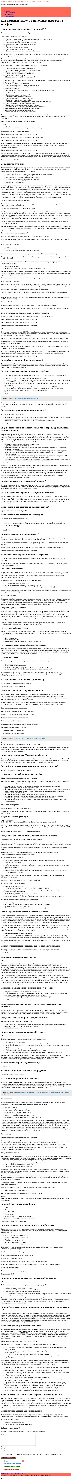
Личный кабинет (9, 12)
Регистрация (8, 14)
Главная (7, 11)
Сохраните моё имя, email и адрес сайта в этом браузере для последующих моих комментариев (33, 1454)
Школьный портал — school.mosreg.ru (36, 1)
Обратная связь (9, 16)
